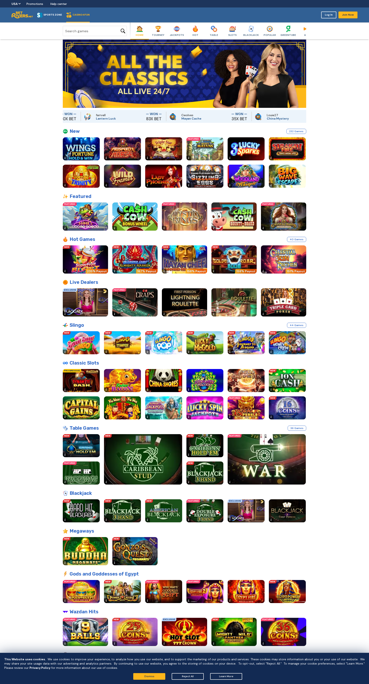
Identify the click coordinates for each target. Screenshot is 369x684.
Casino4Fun (81, 14)
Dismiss (149, 676)
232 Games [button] (296, 131)
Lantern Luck (78, 118)
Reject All (188, 676)
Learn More (226, 676)
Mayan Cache (164, 118)
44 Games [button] (296, 325)
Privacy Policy (39, 668)
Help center (58, 4)
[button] (66, 74)
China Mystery (250, 118)
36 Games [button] (296, 428)
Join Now (348, 14)
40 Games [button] (296, 239)
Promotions (34, 4)
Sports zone (53, 14)
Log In (329, 14)
